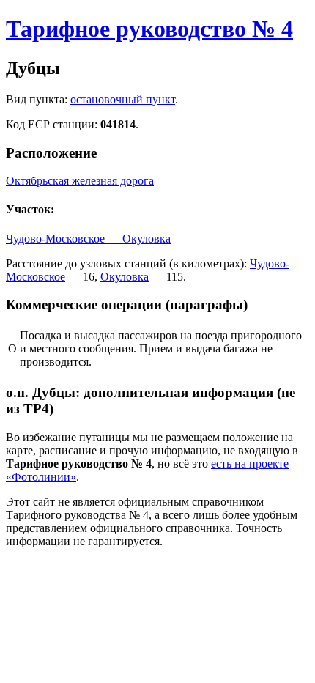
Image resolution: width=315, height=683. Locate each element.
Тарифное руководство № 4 (149, 28)
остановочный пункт (122, 99)
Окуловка (124, 276)
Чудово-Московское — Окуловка (88, 238)
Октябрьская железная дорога (80, 180)
